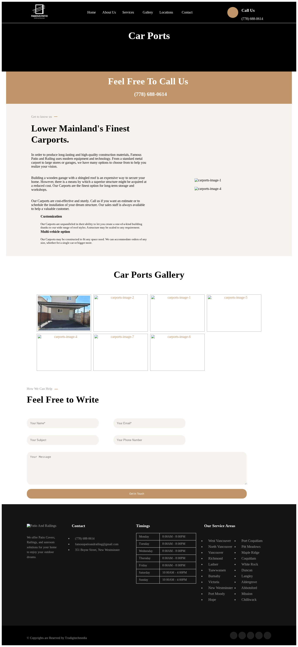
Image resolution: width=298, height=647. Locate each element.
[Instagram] (259, 635)
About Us (109, 12)
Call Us (248, 10)
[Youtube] (250, 635)
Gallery (148, 12)
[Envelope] (267, 635)
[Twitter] (242, 635)
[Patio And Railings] (41, 526)
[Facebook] (233, 635)
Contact (187, 12)
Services (128, 12)
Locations (166, 12)
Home (91, 12)
